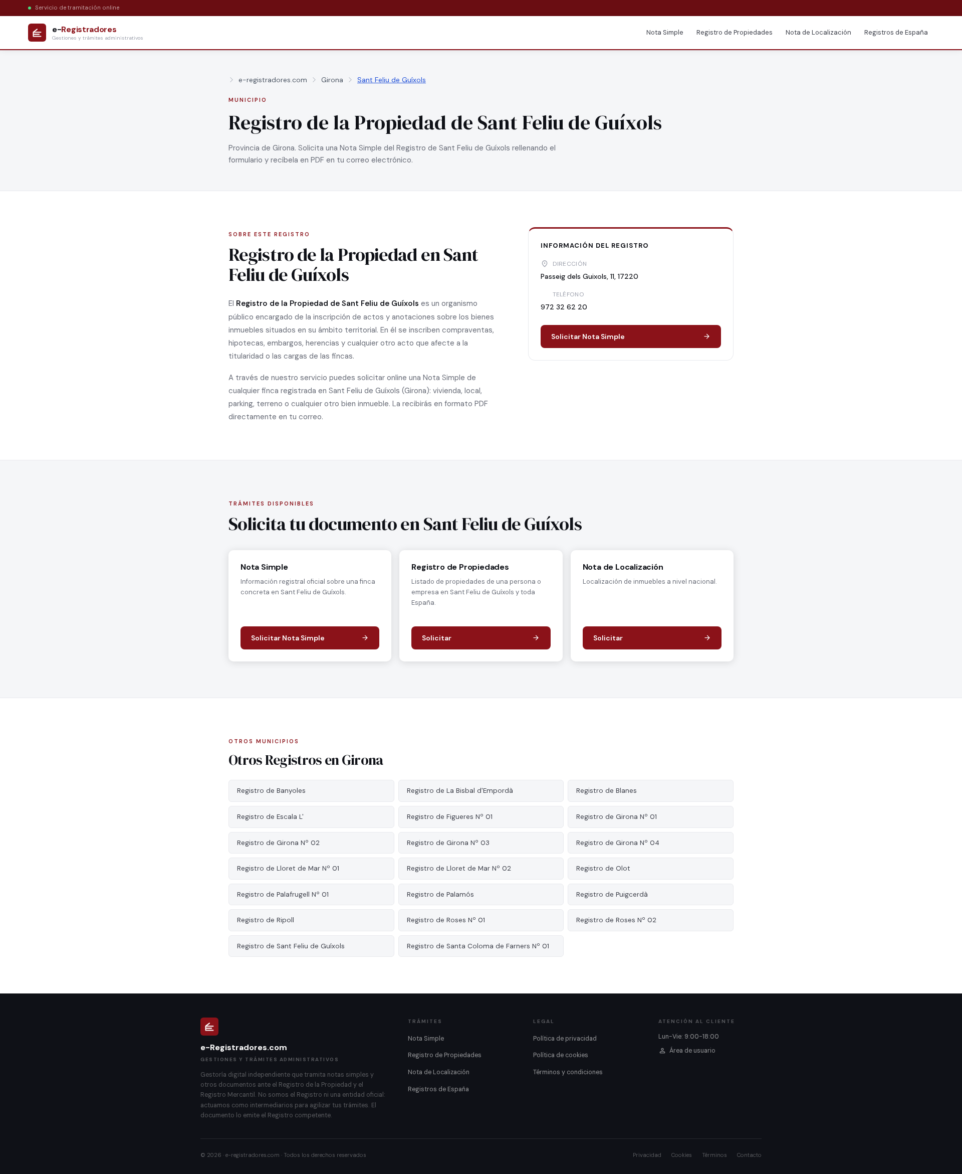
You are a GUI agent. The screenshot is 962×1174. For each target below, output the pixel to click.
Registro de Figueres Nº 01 (450, 816)
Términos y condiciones (568, 1072)
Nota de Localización (818, 32)
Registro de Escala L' (270, 816)
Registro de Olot (603, 868)
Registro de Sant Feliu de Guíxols (291, 946)
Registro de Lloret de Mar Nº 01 (288, 868)
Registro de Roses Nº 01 (446, 920)
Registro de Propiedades (734, 32)
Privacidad (647, 1154)
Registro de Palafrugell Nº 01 (283, 894)
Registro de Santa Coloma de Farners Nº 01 (478, 946)
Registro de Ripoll (265, 920)
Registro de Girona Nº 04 (617, 842)
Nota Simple (664, 32)
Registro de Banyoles (271, 790)
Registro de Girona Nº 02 (278, 842)
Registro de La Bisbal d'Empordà (460, 790)
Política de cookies (560, 1055)
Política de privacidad (565, 1039)
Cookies (681, 1154)
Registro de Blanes (606, 790)
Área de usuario (692, 1051)
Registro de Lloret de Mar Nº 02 (459, 868)
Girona (332, 79)
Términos (714, 1154)
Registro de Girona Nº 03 (448, 842)
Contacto (749, 1154)
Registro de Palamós (440, 894)
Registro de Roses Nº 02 (616, 920)
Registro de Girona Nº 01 (616, 816)
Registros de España (896, 32)
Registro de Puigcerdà (612, 894)
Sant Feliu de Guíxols (391, 79)
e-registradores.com (272, 79)
